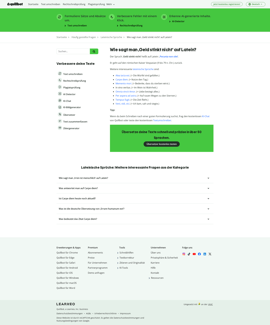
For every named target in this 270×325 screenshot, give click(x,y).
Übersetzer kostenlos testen (162, 144)
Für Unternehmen (97, 262)
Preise (91, 257)
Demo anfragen (96, 272)
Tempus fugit (123, 99)
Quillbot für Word (66, 288)
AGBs (88, 313)
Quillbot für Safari (66, 262)
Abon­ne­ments (95, 252)
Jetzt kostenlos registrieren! (226, 4)
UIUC (210, 304)
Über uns (156, 252)
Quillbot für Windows (68, 277)
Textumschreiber (162, 120)
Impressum (125, 313)
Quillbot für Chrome (67, 252)
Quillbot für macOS (67, 282)
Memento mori (123, 83)
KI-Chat (206, 116)
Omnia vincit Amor (125, 91)
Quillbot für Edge (65, 257)
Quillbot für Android (67, 267)
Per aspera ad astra (126, 95)
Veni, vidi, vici (123, 103)
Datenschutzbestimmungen (70, 313)
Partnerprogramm (98, 267)
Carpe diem (122, 79)
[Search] (94, 51)
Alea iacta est (123, 75)
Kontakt (155, 272)
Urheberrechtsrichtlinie (105, 313)
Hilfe (153, 267)
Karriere (155, 262)
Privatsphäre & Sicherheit (164, 257)
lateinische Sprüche (143, 69)
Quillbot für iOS (65, 272)
